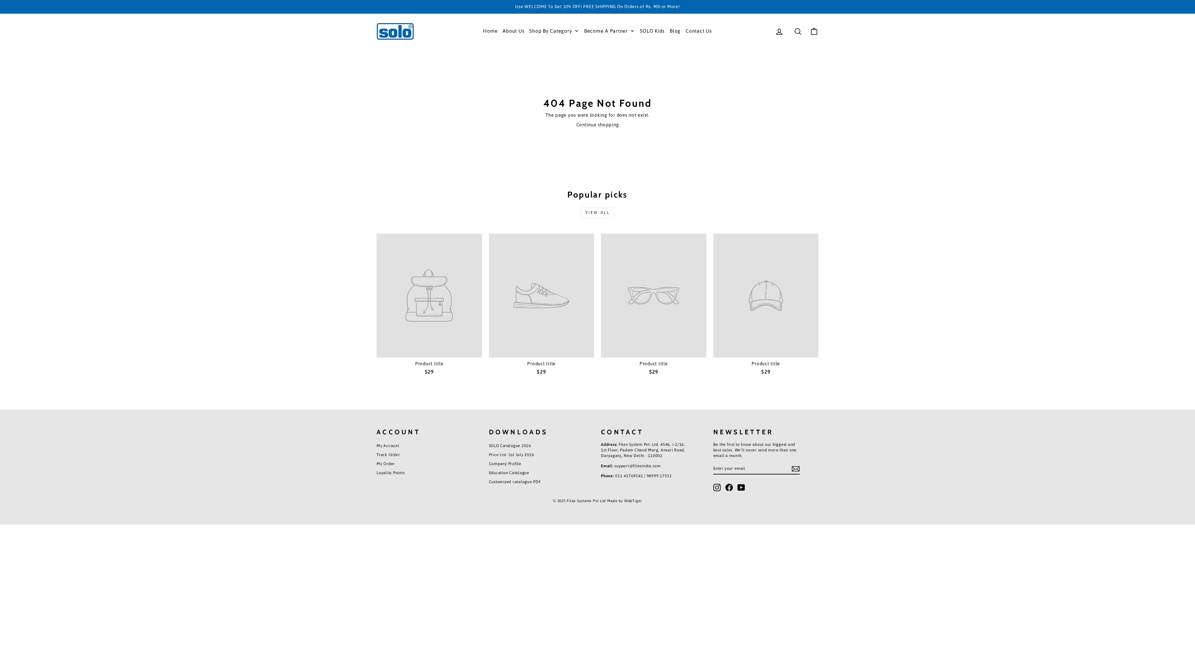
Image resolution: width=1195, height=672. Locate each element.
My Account (388, 445)
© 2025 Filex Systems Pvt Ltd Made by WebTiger (597, 501)
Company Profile (505, 463)
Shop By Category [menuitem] (550, 31)
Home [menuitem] (490, 31)
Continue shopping (597, 124)
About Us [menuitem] (513, 31)
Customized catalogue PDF (515, 481)
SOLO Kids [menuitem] (652, 31)
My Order (386, 463)
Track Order (388, 454)
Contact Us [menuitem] (699, 31)
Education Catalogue (509, 472)
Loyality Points (391, 472)
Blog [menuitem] (675, 31)
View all (597, 212)
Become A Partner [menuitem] (606, 31)
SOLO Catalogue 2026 (510, 445)
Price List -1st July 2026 (511, 454)
